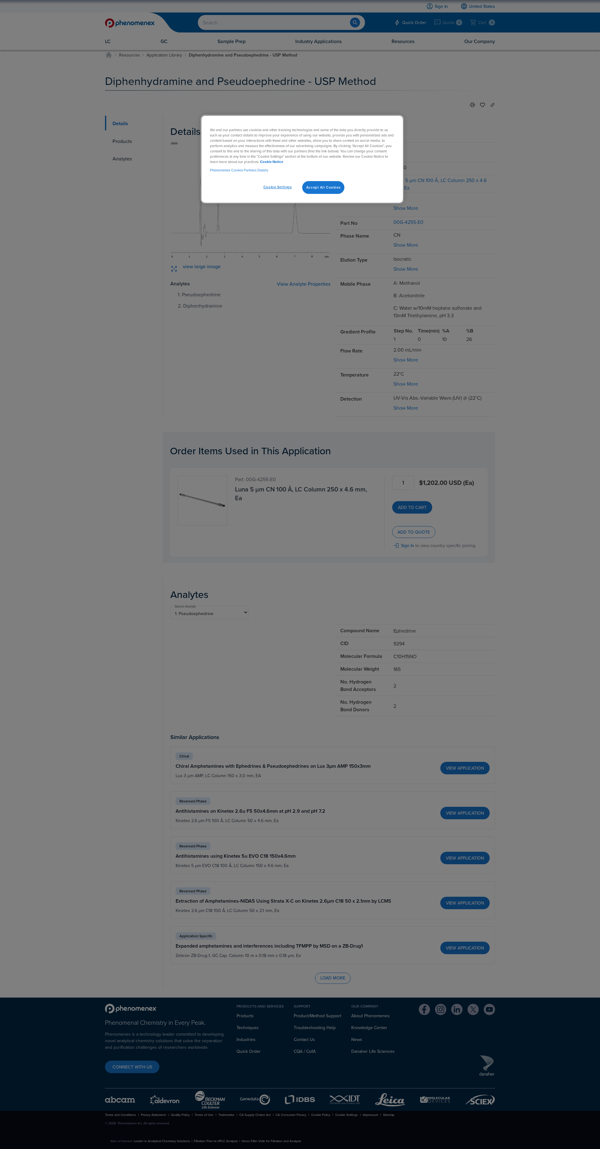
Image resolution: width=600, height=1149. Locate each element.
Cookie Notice (271, 161)
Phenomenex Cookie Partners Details (239, 170)
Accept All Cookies (323, 187)
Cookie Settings (277, 187)
